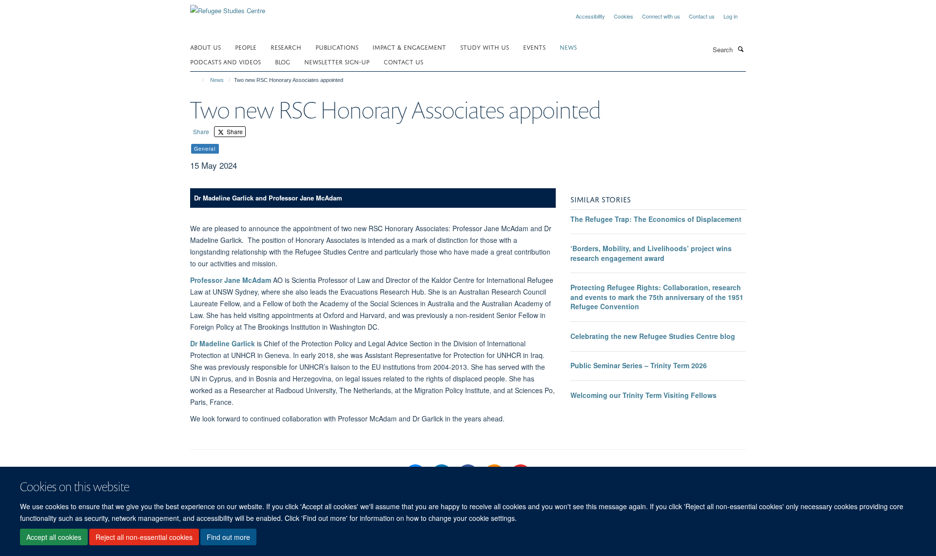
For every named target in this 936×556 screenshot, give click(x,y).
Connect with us (661, 16)
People (245, 46)
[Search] (740, 48)
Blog (282, 61)
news (568, 46)
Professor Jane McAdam (230, 280)
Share (201, 131)
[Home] (198, 80)
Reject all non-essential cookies (144, 537)
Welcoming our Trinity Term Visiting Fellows (643, 395)
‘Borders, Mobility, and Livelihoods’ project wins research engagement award (651, 253)
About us (205, 46)
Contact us (702, 16)
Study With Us (484, 46)
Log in (730, 16)
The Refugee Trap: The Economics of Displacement (655, 219)
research (286, 46)
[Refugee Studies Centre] (227, 7)
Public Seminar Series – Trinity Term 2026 (638, 365)
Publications (336, 46)
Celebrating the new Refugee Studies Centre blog (652, 336)
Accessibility (590, 16)
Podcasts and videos (225, 61)
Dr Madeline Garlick (222, 343)
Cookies (623, 16)
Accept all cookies (53, 537)
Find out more (228, 537)
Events (534, 46)
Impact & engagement (409, 46)
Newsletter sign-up (337, 61)
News (217, 80)
